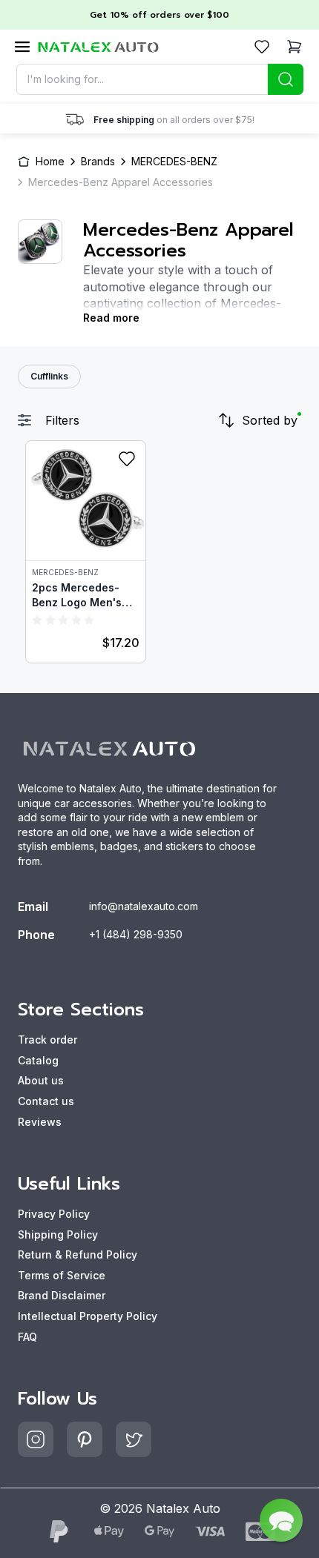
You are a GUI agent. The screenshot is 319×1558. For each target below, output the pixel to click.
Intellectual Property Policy (87, 1316)
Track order (47, 1039)
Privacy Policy (54, 1213)
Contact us (46, 1101)
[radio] (37, 619)
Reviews (40, 1122)
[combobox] (160, 79)
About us (41, 1080)
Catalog (38, 1060)
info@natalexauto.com (143, 906)
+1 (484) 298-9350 (135, 934)
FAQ (27, 1336)
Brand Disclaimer (61, 1295)
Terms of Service (61, 1275)
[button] (281, 1520)
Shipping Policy (58, 1234)
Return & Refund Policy (77, 1254)
